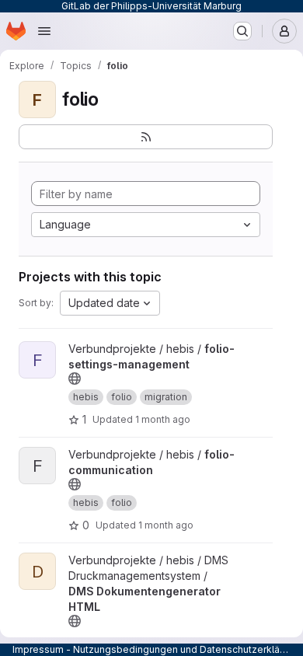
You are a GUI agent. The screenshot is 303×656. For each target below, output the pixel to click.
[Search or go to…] (242, 31)
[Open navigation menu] (44, 31)
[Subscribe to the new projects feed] (146, 136)
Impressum (38, 649)
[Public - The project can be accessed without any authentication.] (74, 378)
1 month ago (162, 419)
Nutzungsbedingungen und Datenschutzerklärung (186, 649)
